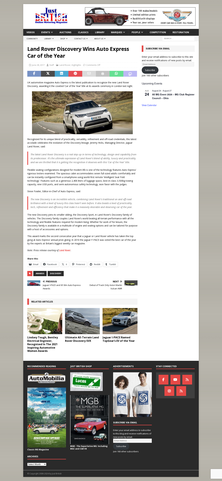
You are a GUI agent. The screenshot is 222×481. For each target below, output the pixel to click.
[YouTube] (175, 380)
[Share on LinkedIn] (61, 74)
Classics (83, 32)
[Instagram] (169, 391)
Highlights (76, 65)
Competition (158, 32)
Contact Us (79, 38)
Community (32, 38)
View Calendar (149, 105)
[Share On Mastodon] (130, 74)
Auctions (65, 32)
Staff (51, 65)
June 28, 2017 (38, 65)
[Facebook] (163, 380)
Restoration (181, 32)
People (136, 32)
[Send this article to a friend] (89, 74)
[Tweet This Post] (48, 74)
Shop (62, 38)
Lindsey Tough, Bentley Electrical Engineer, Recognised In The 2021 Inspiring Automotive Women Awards (42, 344)
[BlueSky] (187, 380)
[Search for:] (178, 38)
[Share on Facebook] (34, 74)
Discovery (55, 273)
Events (45, 32)
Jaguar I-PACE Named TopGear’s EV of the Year (119, 339)
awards (40, 273)
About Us (98, 38)
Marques (116, 32)
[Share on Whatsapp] (116, 74)
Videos (30, 32)
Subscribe (150, 70)
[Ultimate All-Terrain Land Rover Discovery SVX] (82, 321)
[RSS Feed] (181, 391)
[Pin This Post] (75, 74)
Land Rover (65, 65)
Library (99, 32)
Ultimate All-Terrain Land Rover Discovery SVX (82, 339)
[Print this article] (103, 74)
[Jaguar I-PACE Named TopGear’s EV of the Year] (120, 321)
